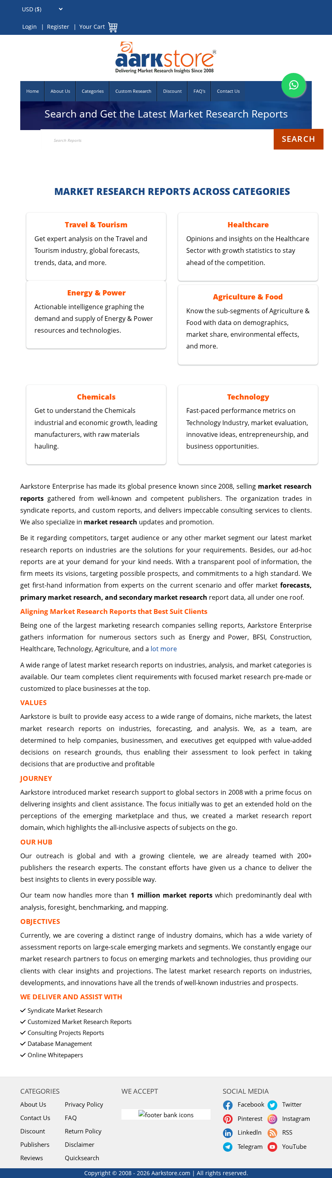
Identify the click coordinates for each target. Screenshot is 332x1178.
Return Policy (83, 1131)
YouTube (292, 1146)
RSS (285, 1132)
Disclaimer (79, 1144)
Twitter (290, 1104)
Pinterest (248, 1118)
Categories (93, 91)
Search (298, 138)
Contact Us (228, 91)
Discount (172, 91)
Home (32, 91)
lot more (164, 648)
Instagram (294, 1118)
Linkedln (248, 1132)
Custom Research (133, 91)
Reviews (31, 1158)
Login (29, 26)
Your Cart (92, 26)
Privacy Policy (84, 1104)
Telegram (248, 1146)
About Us (60, 91)
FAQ (71, 1118)
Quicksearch (82, 1158)
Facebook (249, 1104)
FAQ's (199, 91)
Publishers (34, 1144)
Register (58, 26)
